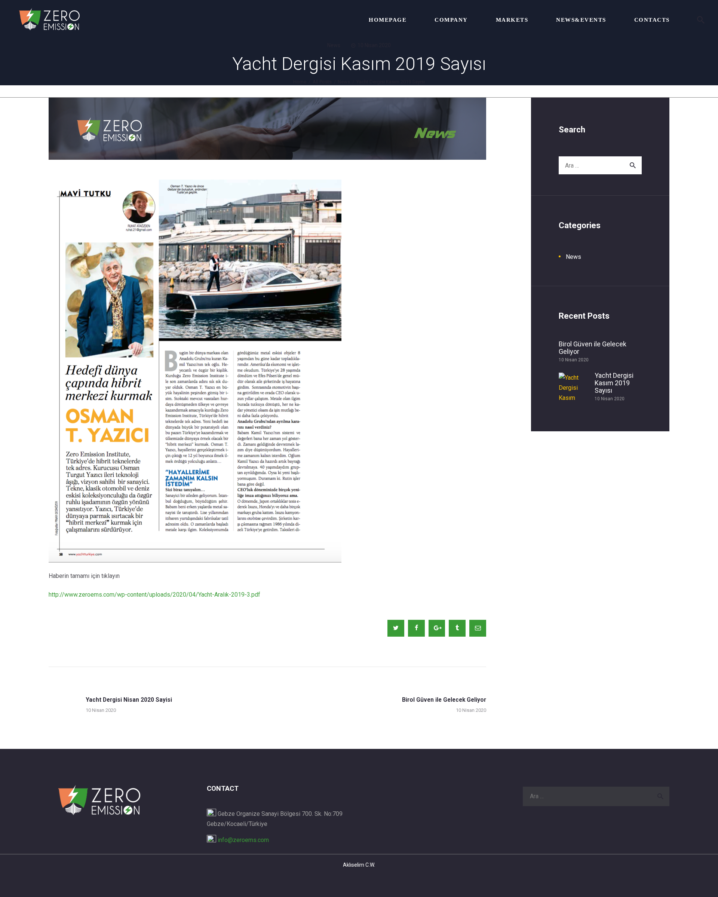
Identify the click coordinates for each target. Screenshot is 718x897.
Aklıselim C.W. (359, 865)
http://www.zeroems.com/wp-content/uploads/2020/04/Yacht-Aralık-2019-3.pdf (154, 594)
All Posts (322, 82)
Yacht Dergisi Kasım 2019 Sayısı (614, 383)
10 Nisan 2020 (374, 45)
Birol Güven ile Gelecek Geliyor (592, 347)
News (333, 45)
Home (299, 82)
